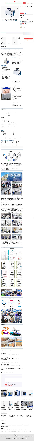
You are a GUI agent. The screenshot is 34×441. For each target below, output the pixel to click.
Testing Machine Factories (4, 429)
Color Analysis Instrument (19, 417)
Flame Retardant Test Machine (20, 416)
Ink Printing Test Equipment (11, 417)
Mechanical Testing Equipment (20, 415)
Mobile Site (16, 435)
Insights (18, 435)
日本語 (28, 436)
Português (10, 436)
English (5, 436)
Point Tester (28, 429)
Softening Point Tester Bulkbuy (28, 431)
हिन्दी (29, 436)
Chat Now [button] (27, 13)
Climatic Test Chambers (27, 415)
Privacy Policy (27, 438)
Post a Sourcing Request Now (8, 385)
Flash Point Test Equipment (9, 431)
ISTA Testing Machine (3, 417)
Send (6, 384)
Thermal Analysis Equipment (12, 416)
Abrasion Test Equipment (27, 417)
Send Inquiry (21, 13)
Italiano (17, 436)
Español (7, 436)
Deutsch (19, 436)
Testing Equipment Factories (11, 429)
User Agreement (20, 438)
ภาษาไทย (32, 436)
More (1, 432)
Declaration (24, 438)
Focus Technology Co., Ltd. (12, 438)
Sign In (21, 29)
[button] (20, 34)
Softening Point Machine (15, 431)
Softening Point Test (21, 431)
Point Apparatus (3, 431)
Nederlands (22, 436)
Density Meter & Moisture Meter (28, 416)
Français (12, 436)
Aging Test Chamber (3, 416)
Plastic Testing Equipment (3, 415)
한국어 (26, 436)
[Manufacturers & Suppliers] (17, 1)
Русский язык (15, 436)
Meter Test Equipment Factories (22, 429)
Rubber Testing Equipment (11, 415)
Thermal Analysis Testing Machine (4, 426)
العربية (24, 436)
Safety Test (16, 429)
